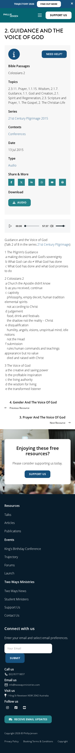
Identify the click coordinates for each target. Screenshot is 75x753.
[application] (37, 226)
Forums (9, 565)
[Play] (10, 225)
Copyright (63, 741)
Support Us (58, 15)
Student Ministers (16, 599)
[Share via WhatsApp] (41, 182)
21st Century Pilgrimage (53, 244)
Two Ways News (15, 591)
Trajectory (11, 557)
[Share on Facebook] (11, 182)
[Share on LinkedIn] (31, 182)
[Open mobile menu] (40, 15)
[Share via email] (52, 182)
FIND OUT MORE (48, 4)
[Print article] (62, 182)
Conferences (17, 134)
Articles (9, 523)
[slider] (61, 226)
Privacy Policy (11, 741)
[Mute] (51, 225)
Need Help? (54, 54)
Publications (12, 531)
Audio (12, 165)
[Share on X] (21, 182)
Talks (7, 515)
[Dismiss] (72, 3)
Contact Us (11, 615)
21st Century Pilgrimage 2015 (28, 118)
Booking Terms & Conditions (38, 741)
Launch (9, 573)
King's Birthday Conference (22, 549)
